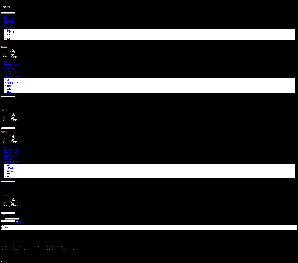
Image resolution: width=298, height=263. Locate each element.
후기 (8, 39)
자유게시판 (11, 32)
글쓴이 (2, 218)
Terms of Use (4, 239)
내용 (20, 218)
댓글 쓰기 (18, 222)
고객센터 (7, 25)
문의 (8, 36)
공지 (8, 30)
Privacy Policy (4, 241)
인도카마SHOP (9, 27)
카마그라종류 (8, 23)
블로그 (9, 34)
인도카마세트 (8, 21)
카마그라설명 (8, 18)
